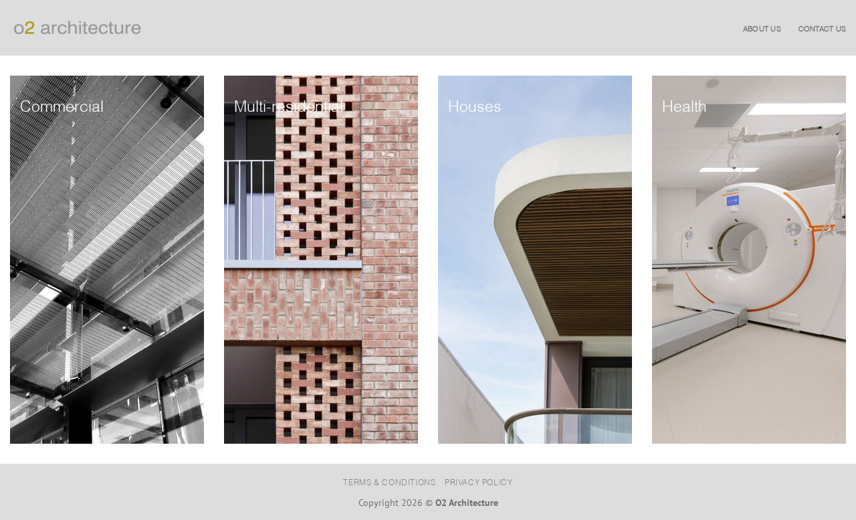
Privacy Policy (479, 481)
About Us (762, 28)
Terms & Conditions (389, 481)
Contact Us (822, 28)
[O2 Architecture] (77, 27)
